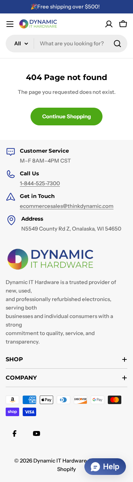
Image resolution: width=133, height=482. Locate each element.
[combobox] (66, 43)
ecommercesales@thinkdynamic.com (66, 206)
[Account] (109, 24)
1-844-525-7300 (40, 183)
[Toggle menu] (10, 24)
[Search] (117, 43)
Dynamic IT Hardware (60, 460)
